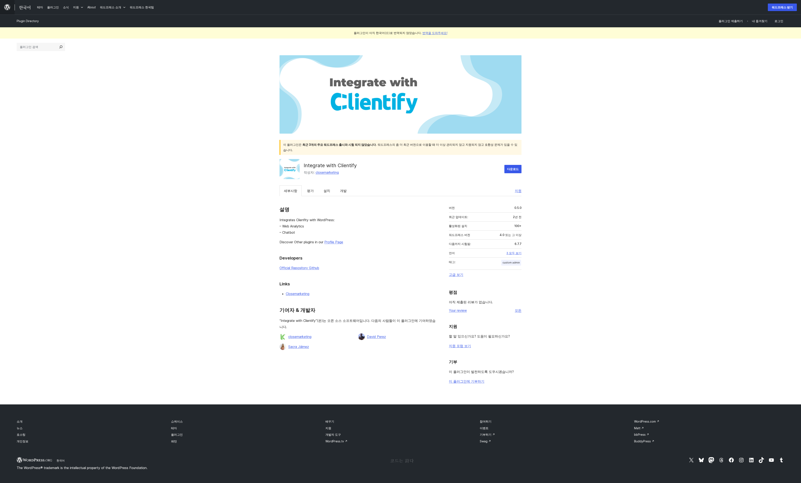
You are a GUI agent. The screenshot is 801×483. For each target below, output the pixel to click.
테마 (174, 428)
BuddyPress (644, 441)
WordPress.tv (336, 441)
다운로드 (513, 169)
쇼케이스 (177, 421)
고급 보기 (456, 274)
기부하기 (487, 434)
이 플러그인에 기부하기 (466, 381)
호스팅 (21, 434)
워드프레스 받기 (782, 7)
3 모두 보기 (513, 253)
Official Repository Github (299, 268)
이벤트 (484, 428)
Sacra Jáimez (298, 347)
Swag (485, 441)
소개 (20, 421)
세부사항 (290, 191)
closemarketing (327, 172)
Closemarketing (297, 294)
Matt (639, 428)
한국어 (61, 460)
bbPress (641, 434)
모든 (518, 310)
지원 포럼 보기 (460, 346)
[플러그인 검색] (61, 47)
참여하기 (485, 421)
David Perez (376, 337)
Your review (458, 310)
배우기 (329, 421)
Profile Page (333, 242)
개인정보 (22, 441)
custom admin (511, 262)
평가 (310, 191)
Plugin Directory (28, 21)
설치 (327, 191)
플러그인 (177, 434)
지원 (518, 191)
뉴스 (20, 428)
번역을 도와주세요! (434, 33)
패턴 (174, 441)
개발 (343, 191)
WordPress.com (646, 421)
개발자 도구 (333, 434)
